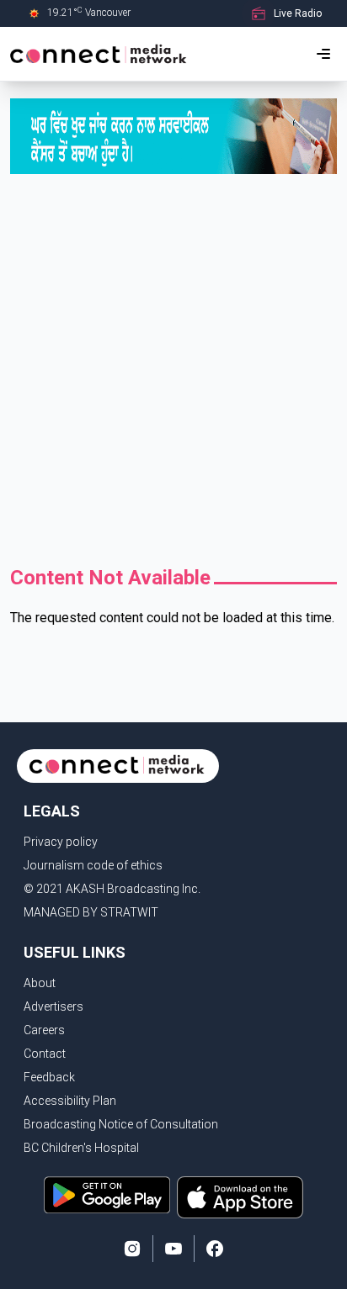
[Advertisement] (173, 374)
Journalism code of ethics (93, 865)
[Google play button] (107, 1197)
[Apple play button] (240, 1197)
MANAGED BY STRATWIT (91, 912)
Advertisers (53, 1006)
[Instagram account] (132, 1248)
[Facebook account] (214, 1248)
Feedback (49, 1077)
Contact (45, 1053)
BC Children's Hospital (81, 1147)
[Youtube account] (173, 1248)
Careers (44, 1030)
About (40, 983)
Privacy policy (61, 841)
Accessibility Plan (70, 1100)
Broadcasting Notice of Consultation (121, 1124)
